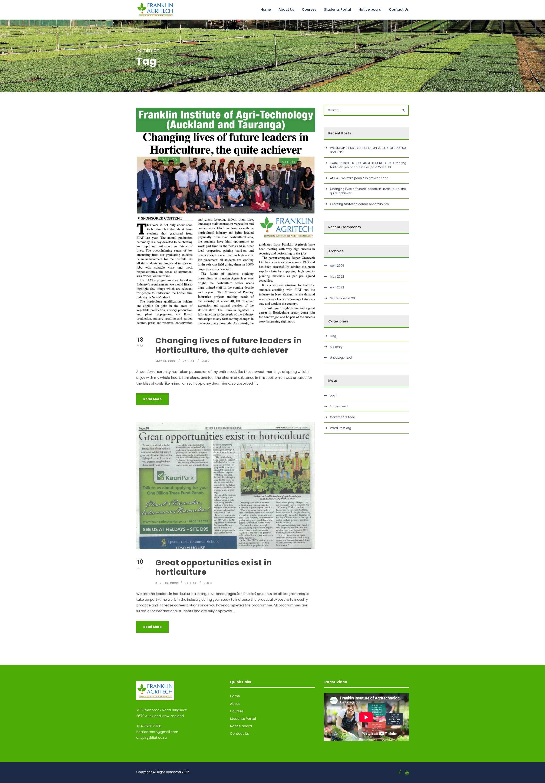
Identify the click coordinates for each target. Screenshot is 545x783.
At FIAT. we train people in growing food (359, 178)
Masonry (336, 347)
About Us (286, 9)
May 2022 (337, 276)
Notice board (370, 9)
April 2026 (337, 266)
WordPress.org (340, 428)
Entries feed (339, 406)
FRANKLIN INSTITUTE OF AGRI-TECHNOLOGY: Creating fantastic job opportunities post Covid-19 (368, 165)
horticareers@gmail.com (157, 731)
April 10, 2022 (166, 583)
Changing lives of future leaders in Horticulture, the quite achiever (228, 345)
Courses (309, 9)
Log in (334, 395)
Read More (152, 399)
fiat (191, 361)
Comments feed (342, 417)
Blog (205, 361)
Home (266, 9)
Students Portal (337, 9)
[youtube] (407, 772)
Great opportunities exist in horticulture (213, 567)
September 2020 (342, 298)
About (235, 703)
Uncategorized (341, 357)
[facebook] (400, 772)
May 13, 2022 (165, 361)
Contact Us (399, 9)
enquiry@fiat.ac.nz (151, 737)
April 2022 (337, 287)
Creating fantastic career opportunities (359, 204)
